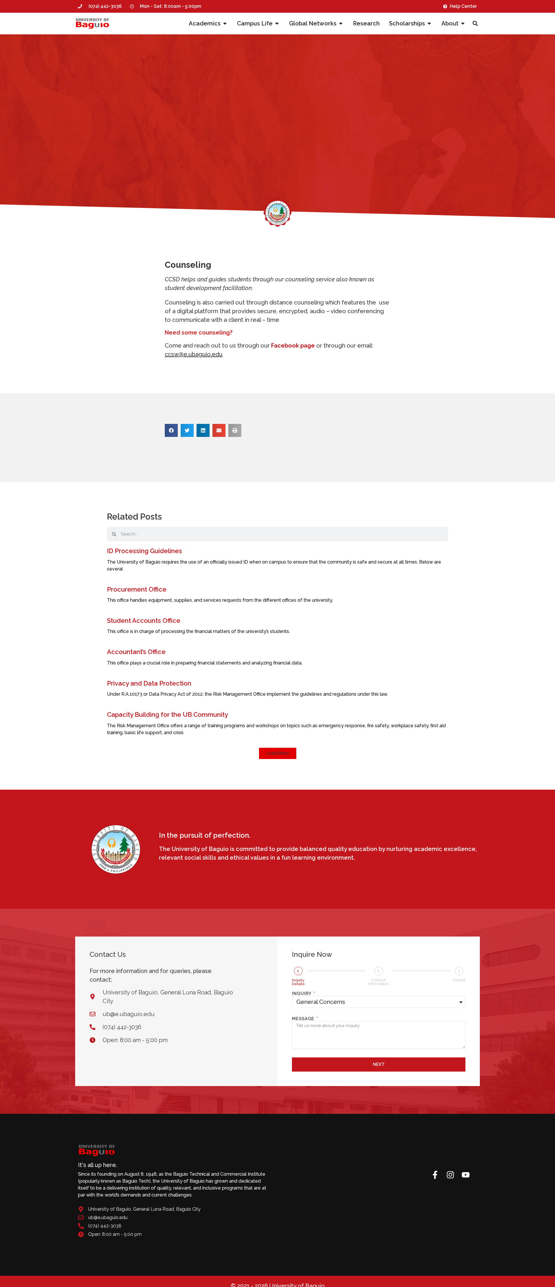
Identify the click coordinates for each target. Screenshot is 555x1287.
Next (379, 1064)
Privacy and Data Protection (149, 683)
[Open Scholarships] (429, 23)
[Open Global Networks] (341, 23)
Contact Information (378, 982)
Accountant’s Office (136, 651)
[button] (475, 23)
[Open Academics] (225, 23)
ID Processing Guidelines (144, 551)
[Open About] (463, 23)
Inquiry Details (298, 982)
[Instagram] (450, 1175)
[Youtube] (466, 1175)
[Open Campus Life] (277, 23)
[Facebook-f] (435, 1175)
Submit (459, 980)
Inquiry (302, 993)
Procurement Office (136, 589)
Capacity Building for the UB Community (167, 714)
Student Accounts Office (143, 620)
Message (304, 1019)
